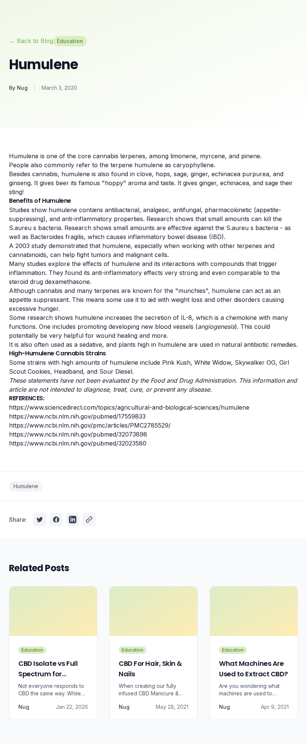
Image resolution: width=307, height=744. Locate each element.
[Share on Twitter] (39, 519)
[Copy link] (89, 519)
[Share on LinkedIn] (72, 519)
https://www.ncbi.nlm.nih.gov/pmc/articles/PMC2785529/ (90, 425)
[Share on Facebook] (56, 519)
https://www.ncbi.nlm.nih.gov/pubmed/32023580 (77, 443)
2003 (22, 245)
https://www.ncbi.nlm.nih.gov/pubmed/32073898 (78, 434)
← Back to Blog (31, 41)
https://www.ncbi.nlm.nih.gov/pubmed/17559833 (77, 416)
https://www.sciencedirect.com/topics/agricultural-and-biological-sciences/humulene (129, 407)
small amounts (229, 219)
